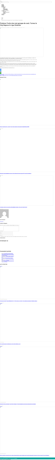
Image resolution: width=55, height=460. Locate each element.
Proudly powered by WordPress (4, 458)
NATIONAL (3, 6)
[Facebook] (18, 69)
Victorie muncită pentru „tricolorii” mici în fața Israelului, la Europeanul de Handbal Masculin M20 (14, 126)
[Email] (18, 72)
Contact (3, 14)
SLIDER (5, 402)
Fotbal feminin (5, 9)
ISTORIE (4, 12)
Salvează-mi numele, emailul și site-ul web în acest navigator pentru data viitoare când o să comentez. (14, 236)
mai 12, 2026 (1, 175)
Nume (1, 232)
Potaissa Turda (19, 27)
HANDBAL (3, 5)
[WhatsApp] (18, 73)
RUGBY (4, 7)
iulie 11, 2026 (1, 128)
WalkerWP (15, 458)
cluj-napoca (12, 27)
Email (1, 233)
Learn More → (2, 221)
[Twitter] (18, 70)
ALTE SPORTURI (2, 299)
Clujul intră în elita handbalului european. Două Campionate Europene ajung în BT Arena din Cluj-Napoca (15, 173)
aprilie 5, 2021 (4, 27)
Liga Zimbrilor (15, 27)
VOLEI (4, 8)
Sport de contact (6, 10)
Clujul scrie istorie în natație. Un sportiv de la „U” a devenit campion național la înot (8, 257)
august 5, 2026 (1, 345)
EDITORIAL (4, 11)
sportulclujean (1, 27)
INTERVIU (4, 13)
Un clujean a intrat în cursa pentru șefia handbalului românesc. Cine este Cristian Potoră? (13, 207)
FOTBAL (3, 4)
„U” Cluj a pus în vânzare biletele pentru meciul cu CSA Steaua (8, 260)
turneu (21, 27)
